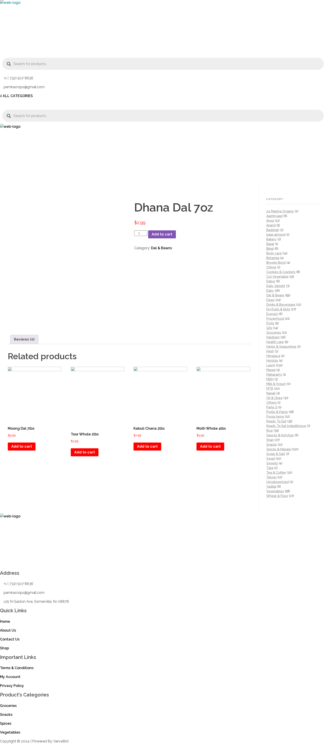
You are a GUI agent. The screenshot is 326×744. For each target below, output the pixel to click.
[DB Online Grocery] (27, 28)
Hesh (270, 351)
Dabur (270, 281)
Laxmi (270, 365)
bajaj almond (275, 234)
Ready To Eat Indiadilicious (286, 426)
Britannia (272, 258)
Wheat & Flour (277, 496)
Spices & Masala (278, 449)
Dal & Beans (161, 248)
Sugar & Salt (275, 454)
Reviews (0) (24, 339)
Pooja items (275, 416)
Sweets (272, 463)
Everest (272, 314)
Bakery (271, 239)
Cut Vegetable (277, 276)
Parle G (271, 407)
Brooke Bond (276, 262)
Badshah (272, 230)
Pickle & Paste (277, 412)
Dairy (270, 290)
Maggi (270, 370)
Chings (271, 267)
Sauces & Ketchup (280, 435)
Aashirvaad (274, 216)
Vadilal (271, 486)
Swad (270, 458)
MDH (269, 379)
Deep (270, 300)
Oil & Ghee (274, 398)
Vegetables (275, 491)
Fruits (270, 323)
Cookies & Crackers (280, 272)
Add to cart (162, 234)
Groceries (273, 332)
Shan (270, 440)
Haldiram (273, 337)
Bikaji (270, 248)
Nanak (270, 393)
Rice (269, 430)
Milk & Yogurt (276, 384)
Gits (269, 328)
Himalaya (273, 356)
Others (271, 402)
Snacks (271, 444)
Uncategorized (277, 482)
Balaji (270, 244)
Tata (269, 468)
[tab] (24, 339)
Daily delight (275, 286)
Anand (271, 225)
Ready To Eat (276, 421)
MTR (269, 388)
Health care (275, 342)
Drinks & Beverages (280, 304)
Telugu (271, 477)
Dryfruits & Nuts (278, 309)
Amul (270, 220)
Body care (274, 253)
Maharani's (274, 374)
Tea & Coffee (276, 472)
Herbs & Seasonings (281, 346)
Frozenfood (275, 318)
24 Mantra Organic (280, 211)
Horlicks (272, 360)
